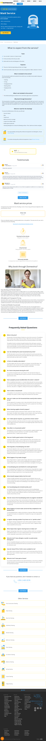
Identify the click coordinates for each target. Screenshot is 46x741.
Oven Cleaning (9, 647)
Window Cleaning (35, 139)
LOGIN (20, 3)
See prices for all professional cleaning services (23, 224)
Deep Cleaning (11, 133)
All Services (16, 696)
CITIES (22, 1)
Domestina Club (7, 696)
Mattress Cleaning (10, 662)
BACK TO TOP (23, 197)
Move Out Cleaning (10, 618)
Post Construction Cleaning (12, 603)
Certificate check (7, 713)
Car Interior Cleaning (10, 654)
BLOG (40, 1)
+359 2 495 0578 (24, 580)
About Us (6, 697)
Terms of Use (27, 696)
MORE (34, 1)
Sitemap (6, 714)
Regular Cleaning (18, 724)
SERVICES (15, 1)
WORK (28, 1)
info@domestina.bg (36, 701)
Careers (6, 709)
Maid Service (17, 697)
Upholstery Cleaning (10, 625)
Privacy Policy (27, 705)
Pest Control (17, 714)
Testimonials (7, 707)
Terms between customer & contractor (28, 699)
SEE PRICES (6, 32)
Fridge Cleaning (9, 683)
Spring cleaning (9, 669)
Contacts (6, 699)
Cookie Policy (27, 706)
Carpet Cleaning (9, 676)
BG (14, 3)
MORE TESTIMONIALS (23, 192)
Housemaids (7, 706)
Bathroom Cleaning (10, 640)
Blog (5, 716)
